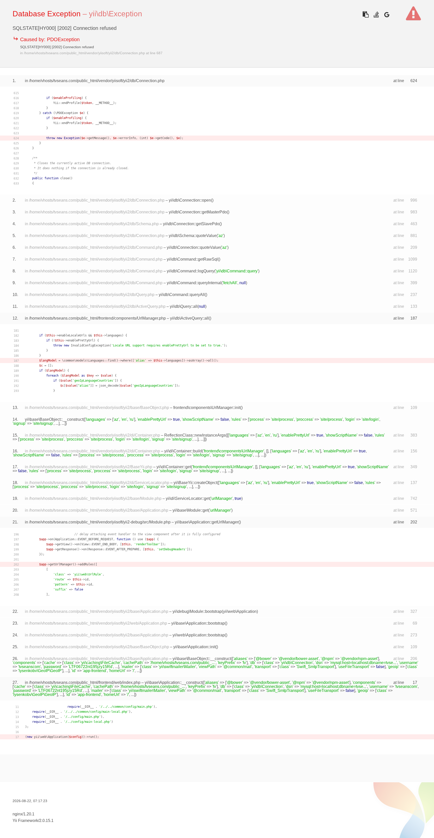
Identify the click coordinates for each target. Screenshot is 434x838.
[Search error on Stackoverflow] (376, 14)
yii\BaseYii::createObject (195, 483)
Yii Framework (25, 820)
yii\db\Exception (115, 14)
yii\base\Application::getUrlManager (206, 522)
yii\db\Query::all (183, 306)
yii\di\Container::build (183, 451)
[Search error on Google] (386, 14)
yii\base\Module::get (190, 510)
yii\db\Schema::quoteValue (192, 235)
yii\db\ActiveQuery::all (189, 318)
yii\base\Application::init (194, 647)
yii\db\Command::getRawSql (192, 259)
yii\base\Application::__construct (173, 682)
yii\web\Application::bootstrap (199, 635)
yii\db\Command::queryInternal (194, 283)
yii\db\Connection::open (190, 200)
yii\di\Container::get (173, 467)
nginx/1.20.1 (23, 814)
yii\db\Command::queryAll (182, 294)
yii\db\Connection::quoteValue (193, 247)
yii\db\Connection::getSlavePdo (191, 224)
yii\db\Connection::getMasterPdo (198, 212)
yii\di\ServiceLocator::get (187, 498)
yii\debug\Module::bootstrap (197, 611)
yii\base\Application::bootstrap (198, 623)
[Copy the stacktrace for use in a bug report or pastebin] (365, 14)
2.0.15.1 (46, 820)
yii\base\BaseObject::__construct (54, 419)
